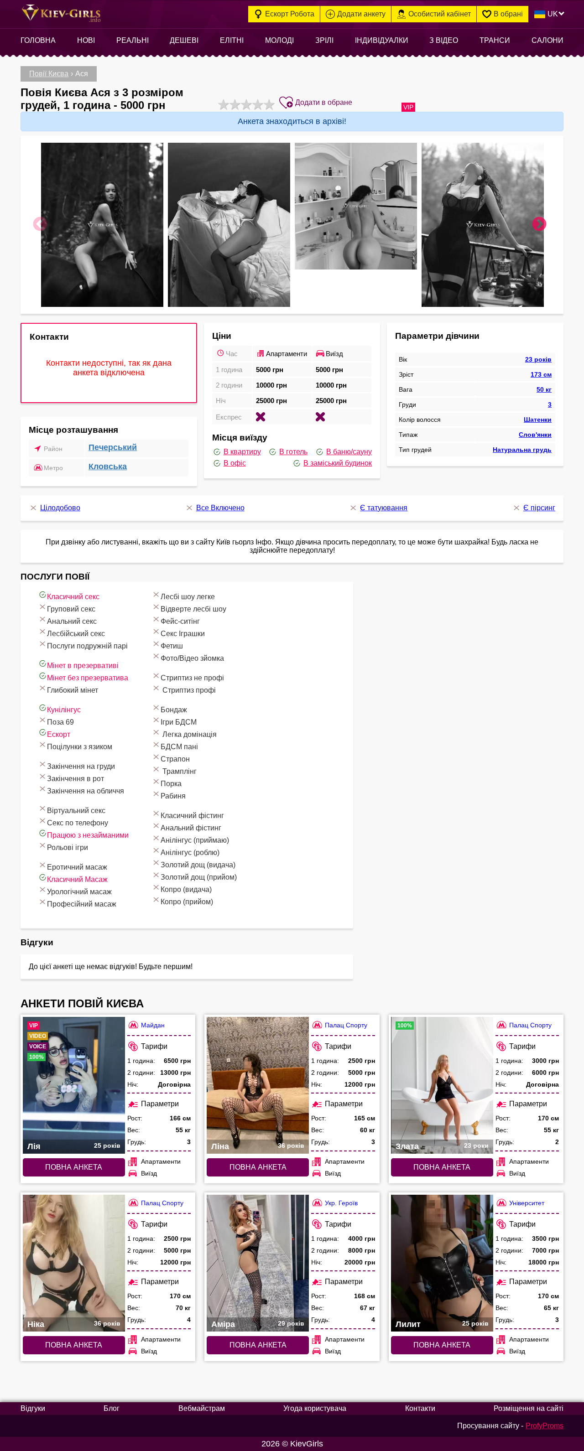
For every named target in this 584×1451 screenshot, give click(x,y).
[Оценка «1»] (222, 104)
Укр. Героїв (341, 1203)
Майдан (153, 1025)
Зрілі (324, 40)
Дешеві (184, 40)
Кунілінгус (64, 710)
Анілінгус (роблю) (190, 852)
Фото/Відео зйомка (192, 658)
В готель (293, 452)
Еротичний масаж (77, 867)
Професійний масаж (81, 904)
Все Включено (220, 508)
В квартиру (242, 452)
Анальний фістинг (191, 828)
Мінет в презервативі (83, 665)
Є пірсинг (539, 508)
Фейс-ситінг (180, 621)
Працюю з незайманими (88, 835)
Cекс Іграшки (183, 633)
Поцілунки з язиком (79, 747)
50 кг (544, 389)
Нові (86, 40)
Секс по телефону (77, 823)
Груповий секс (71, 609)
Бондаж (174, 710)
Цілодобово (60, 508)
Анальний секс (72, 621)
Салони (547, 40)
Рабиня (173, 796)
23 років (538, 359)
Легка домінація (189, 734)
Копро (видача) (186, 889)
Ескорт (58, 734)
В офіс (235, 463)
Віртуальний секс (76, 810)
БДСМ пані (179, 747)
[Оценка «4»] (256, 104)
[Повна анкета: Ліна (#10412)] (258, 1085)
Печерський (113, 447)
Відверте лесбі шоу (193, 609)
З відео (443, 40)
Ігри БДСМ (179, 722)
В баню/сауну (349, 452)
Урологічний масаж (79, 892)
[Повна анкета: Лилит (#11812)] (442, 1263)
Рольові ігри (67, 847)
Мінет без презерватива (87, 678)
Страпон (175, 759)
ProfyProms (544, 1426)
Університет (526, 1203)
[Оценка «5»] (268, 104)
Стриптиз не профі (192, 678)
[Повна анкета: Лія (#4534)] (74, 1085)
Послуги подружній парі (87, 646)
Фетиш (172, 646)
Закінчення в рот (75, 779)
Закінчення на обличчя (85, 791)
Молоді (279, 40)
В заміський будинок (337, 463)
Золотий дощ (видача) (198, 865)
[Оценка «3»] (245, 104)
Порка (171, 784)
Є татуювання (383, 508)
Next (539, 225)
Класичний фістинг (192, 815)
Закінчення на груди (81, 766)
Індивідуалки (381, 40)
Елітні (232, 40)
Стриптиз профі (188, 690)
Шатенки (538, 419)
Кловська (108, 466)
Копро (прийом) (187, 902)
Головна (38, 40)
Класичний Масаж (77, 879)
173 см (541, 374)
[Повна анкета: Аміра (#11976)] (258, 1263)
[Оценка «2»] (234, 104)
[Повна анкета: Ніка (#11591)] (74, 1263)
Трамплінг (179, 771)
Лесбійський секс (76, 633)
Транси (495, 40)
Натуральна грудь (522, 449)
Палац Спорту (346, 1025)
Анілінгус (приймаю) (195, 840)
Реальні (132, 40)
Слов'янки (535, 434)
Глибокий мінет (72, 690)
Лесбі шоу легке (188, 597)
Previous (40, 225)
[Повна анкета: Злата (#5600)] (442, 1085)
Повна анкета (73, 1167)
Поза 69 (60, 722)
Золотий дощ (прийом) (199, 877)
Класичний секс (73, 597)
